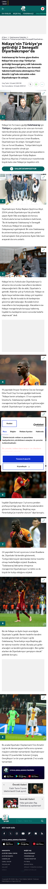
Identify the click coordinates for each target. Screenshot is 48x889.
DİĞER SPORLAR (30, 870)
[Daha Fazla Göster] (42, 84)
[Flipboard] (29, 833)
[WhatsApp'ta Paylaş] (36, 84)
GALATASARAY (29, 853)
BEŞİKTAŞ (27, 850)
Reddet (9, 423)
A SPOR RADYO (7, 856)
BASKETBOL (28, 864)
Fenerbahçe (28, 14)
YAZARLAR (6, 864)
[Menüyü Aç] (3, 8)
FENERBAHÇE (29, 856)
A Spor (4, 37)
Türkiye (6, 128)
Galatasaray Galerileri (18, 37)
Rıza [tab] (4, 432)
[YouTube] (23, 833)
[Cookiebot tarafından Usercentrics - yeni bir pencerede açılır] (33, 425)
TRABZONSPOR (30, 859)
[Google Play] (21, 776)
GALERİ (4, 867)
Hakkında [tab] (40, 432)
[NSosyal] (35, 833)
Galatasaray (42, 14)
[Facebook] (4, 833)
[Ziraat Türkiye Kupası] (42, 8)
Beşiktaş (17, 14)
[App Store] (8, 776)
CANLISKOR (4, 3)
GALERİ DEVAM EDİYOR (25, 169)
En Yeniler (6, 14)
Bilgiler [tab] (13, 432)
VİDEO (4, 870)
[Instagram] (16, 833)
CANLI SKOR (6, 862)
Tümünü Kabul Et (23, 459)
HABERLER (6, 859)
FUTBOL (27, 862)
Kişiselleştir (22, 466)
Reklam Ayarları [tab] (26, 432)
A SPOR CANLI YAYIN (9, 853)
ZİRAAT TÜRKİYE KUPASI (33, 867)
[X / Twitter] (10, 833)
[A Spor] (23, 8)
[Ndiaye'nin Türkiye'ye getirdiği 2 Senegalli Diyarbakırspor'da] (23, 105)
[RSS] (42, 833)
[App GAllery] (33, 776)
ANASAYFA (6, 850)
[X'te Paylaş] (30, 84)
